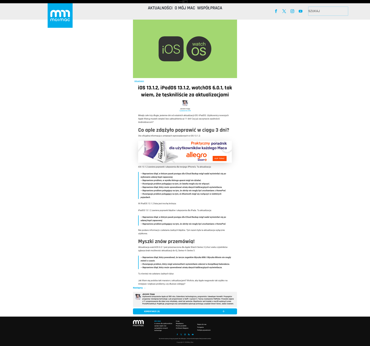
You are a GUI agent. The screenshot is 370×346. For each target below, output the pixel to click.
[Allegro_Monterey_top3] (185, 162)
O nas (178, 321)
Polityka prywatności (204, 330)
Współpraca (209, 8)
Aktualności (160, 8)
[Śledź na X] (284, 11)
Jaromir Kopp (185, 109)
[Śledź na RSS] (188, 334)
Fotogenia (200, 327)
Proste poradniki (181, 326)
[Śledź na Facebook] (276, 11)
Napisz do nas (201, 324)
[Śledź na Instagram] (292, 11)
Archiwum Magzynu (182, 328)
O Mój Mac (185, 8)
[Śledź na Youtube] (300, 11)
